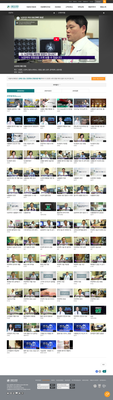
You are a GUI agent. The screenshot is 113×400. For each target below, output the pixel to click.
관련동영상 (20, 91)
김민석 (41, 335)
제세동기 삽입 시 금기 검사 (99, 264)
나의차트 (79, 1)
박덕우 (58, 318)
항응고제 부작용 (29, 264)
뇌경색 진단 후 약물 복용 (15, 178)
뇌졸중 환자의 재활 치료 (14, 126)
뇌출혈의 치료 (61, 178)
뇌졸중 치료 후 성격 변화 (81, 161)
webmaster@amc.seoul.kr (18, 388)
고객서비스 (69, 7)
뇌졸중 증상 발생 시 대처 (65, 195)
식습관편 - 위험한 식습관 (48, 351)
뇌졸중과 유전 (11, 195)
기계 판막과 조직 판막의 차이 (33, 230)
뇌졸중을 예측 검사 (30, 178)
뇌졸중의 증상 (94, 195)
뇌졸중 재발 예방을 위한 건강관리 (51, 109)
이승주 (8, 111)
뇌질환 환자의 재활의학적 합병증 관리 (69, 351)
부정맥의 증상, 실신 (30, 299)
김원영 (25, 352)
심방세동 (59, 70)
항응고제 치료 (44, 264)
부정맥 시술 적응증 (63, 264)
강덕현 (8, 232)
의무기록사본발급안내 (76, 380)
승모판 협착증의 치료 (13, 230)
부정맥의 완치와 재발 (13, 264)
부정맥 (42, 126)
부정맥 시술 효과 (95, 247)
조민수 (41, 128)
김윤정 (58, 111)
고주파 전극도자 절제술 (47, 282)
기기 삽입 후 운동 (29, 247)
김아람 (25, 111)
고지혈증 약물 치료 (13, 316)
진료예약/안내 (45, 7)
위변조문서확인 (85, 380)
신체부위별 (61, 13)
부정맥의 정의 (94, 299)
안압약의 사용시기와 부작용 (49, 143)
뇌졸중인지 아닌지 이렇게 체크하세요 (85, 333)
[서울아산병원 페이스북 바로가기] (14, 393)
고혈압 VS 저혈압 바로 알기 (49, 333)
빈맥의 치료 (60, 282)
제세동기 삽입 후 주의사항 (15, 247)
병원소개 (103, 7)
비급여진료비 (67, 380)
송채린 (8, 335)
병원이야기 (92, 7)
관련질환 (75, 91)
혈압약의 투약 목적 (63, 213)
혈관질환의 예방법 (29, 316)
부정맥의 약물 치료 (30, 282)
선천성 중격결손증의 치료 (82, 230)
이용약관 (53, 380)
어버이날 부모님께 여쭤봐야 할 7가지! (86, 109)
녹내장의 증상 (94, 143)
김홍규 (8, 352)
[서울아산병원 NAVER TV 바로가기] (19, 393)
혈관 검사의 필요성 (46, 316)
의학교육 (81, 7)
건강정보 (58, 7)
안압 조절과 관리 (29, 143)
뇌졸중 (20, 70)
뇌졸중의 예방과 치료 (63, 126)
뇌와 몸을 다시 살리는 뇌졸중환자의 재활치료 (38, 333)
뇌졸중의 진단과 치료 (13, 143)
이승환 (8, 318)
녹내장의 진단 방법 (80, 143)
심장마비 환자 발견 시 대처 (82, 213)
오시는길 (91, 1)
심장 (91, 316)
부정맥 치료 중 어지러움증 (48, 299)
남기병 (25, 266)
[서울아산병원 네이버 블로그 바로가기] (17, 393)
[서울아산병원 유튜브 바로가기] (8, 393)
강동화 (75, 163)
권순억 (20, 72)
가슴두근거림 (11, 299)
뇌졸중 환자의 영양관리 (31, 126)
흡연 (44, 70)
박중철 (58, 128)
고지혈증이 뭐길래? (13, 351)
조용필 (25, 318)
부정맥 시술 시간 (79, 264)
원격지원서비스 (103, 380)
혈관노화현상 (32, 70)
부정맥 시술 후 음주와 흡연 (65, 247)
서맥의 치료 (77, 282)
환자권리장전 (38, 380)
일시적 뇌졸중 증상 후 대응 (82, 195)
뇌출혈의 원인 (78, 178)
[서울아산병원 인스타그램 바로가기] (11, 393)
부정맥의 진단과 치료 (80, 316)
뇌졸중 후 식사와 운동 (97, 161)
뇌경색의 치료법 (95, 178)
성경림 (25, 145)
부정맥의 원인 (78, 299)
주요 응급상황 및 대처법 (64, 109)
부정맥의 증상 (61, 299)
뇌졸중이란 (27, 213)
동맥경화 (53, 70)
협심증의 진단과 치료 (63, 316)
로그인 (70, 1)
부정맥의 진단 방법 (96, 282)
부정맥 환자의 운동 (46, 247)
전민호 (58, 352)
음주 (47, 70)
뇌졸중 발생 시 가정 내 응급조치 (34, 195)
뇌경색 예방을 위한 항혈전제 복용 (51, 178)
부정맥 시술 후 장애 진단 (98, 230)
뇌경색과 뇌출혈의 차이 (14, 213)
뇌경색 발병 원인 (45, 195)
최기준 (75, 283)
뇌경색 (25, 70)
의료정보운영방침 (59, 380)
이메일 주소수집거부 (94, 380)
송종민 (75, 232)
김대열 (8, 128)
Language (98, 1)
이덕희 (41, 163)
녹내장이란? (27, 161)
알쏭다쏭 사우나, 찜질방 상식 (66, 333)
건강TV (11, 13)
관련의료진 (48, 91)
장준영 (41, 111)
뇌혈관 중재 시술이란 (47, 161)
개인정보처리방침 (46, 380)
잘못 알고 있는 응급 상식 (31, 351)
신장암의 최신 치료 (13, 333)
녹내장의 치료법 (62, 143)
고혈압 (40, 70)
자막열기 (56, 85)
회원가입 (75, 1)
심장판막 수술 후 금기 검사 (48, 230)
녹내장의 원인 (11, 161)
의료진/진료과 (31, 7)
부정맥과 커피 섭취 (80, 247)
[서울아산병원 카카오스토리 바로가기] (22, 393)
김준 (91, 232)
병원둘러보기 (85, 1)
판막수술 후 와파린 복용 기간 (66, 230)
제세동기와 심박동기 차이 (15, 282)
